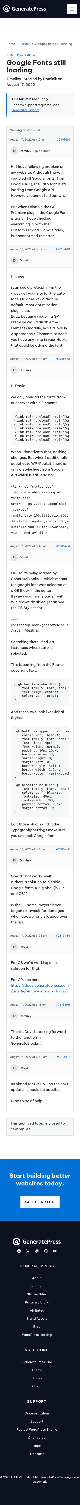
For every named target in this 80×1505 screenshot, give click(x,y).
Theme (37, 1370)
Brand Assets (36, 1318)
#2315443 (62, 249)
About (37, 1278)
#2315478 (63, 849)
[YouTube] (55, 1251)
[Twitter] (28, 1251)
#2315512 (63, 1057)
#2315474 (63, 546)
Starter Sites (37, 1294)
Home (10, 44)
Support (37, 1421)
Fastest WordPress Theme (36, 1429)
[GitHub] (46, 1251)
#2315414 (63, 139)
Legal (36, 1446)
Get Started (40, 1202)
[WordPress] (37, 1251)
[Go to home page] (24, 11)
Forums (25, 44)
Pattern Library (37, 1302)
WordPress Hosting (37, 1335)
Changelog (37, 1438)
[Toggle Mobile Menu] (72, 9)
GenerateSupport (25, 110)
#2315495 (62, 1004)
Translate (36, 1454)
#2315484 (63, 935)
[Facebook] (19, 1251)
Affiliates (37, 1310)
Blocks (37, 1378)
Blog (37, 1327)
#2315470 (63, 358)
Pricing (36, 1286)
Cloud (37, 1386)
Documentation (37, 1413)
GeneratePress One (37, 1362)
